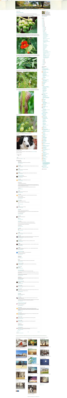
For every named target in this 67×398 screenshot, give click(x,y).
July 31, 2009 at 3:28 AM (20, 241)
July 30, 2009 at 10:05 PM (20, 207)
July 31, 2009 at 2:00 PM (20, 291)
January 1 (43, 85)
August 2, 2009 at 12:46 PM (20, 329)
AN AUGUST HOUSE (44, 126)
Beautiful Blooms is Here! (45, 74)
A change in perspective (45, 154)
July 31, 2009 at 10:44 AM (20, 268)
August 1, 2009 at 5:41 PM (20, 325)
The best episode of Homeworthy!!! (46, 79)
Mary (18, 243)
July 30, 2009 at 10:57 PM (20, 226)
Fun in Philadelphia (45, 33)
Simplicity (44, 49)
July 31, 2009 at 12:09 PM (20, 283)
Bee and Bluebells (44, 82)
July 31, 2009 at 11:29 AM (20, 279)
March (43, 61)
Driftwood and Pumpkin (20, 175)
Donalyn (19, 228)
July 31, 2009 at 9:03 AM (20, 261)
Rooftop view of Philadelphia (45, 34)
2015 (43, 21)
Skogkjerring (19, 307)
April (43, 60)
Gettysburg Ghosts (44, 127)
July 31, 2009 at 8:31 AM (20, 254)
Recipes (40, 9)
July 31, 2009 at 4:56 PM (20, 305)
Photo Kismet (44, 134)
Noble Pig (43, 67)
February (44, 62)
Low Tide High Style (44, 140)
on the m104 (44, 94)
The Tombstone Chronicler (45, 118)
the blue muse (44, 115)
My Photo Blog (27, 9)
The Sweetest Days (44, 166)
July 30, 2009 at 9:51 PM (20, 198)
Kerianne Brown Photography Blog (46, 131)
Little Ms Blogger (19, 327)
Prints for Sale (43, 9)
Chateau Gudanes (44, 161)
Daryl (18, 247)
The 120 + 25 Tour (44, 148)
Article (43, 157)
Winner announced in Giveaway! (46, 56)
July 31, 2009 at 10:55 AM (20, 275)
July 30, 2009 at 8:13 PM (20, 163)
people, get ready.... (44, 160)
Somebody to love (44, 37)
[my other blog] (33, 151)
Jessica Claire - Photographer (46, 86)
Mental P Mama (19, 285)
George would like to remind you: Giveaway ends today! (46, 57)
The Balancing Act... (44, 120)
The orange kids (44, 101)
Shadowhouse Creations (45, 93)
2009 (43, 26)
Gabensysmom (19, 320)
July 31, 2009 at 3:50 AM (20, 245)
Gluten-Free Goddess (45, 80)
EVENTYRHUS (44, 158)
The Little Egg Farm (44, 152)
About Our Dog (23, 9)
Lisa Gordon (44, 107)
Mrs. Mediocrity (44, 77)
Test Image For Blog (44, 96)
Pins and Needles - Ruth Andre (45, 106)
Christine (19, 209)
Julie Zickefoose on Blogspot (45, 72)
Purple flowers (44, 136)
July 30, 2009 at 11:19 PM (20, 230)
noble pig (19, 293)
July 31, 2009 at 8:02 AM (20, 249)
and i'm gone (44, 142)
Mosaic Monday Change (45, 147)
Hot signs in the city (45, 44)
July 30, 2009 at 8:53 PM (20, 177)
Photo (43, 92)
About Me (20, 9)
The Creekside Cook (45, 88)
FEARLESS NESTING (45, 137)
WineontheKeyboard (45, 121)
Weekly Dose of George (35, 9)
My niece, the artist (44, 47)
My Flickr (31, 9)
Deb (18, 168)
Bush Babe (44, 83)
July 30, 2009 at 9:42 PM (20, 192)
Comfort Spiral (19, 218)
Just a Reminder (44, 133)
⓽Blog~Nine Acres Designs (45, 167)
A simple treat (44, 48)
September (44, 29)
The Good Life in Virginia (20, 251)
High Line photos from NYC (45, 45)
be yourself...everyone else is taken (46, 143)
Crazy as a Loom (44, 71)
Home (17, 9)
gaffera (34, 396)
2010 (43, 25)
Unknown (19, 194)
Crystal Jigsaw (44, 124)
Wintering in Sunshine (44, 114)
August (43, 30)
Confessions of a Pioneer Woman (46, 97)
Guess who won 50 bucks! (45, 117)
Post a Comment (18, 330)
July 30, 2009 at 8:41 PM (20, 170)
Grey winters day (44, 139)
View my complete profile (44, 16)
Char (18, 232)
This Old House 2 (44, 104)
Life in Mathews (44, 99)
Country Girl (47, 11)
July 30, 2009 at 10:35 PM (20, 219)
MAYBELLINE (19, 266)
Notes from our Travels (45, 112)
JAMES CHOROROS (45, 102)
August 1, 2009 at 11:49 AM (20, 318)
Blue (43, 43)
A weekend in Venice (44, 123)
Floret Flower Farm (44, 75)
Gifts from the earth (19, 12)
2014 (43, 22)
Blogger (38, 396)
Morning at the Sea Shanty (45, 40)
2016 (43, 20)
